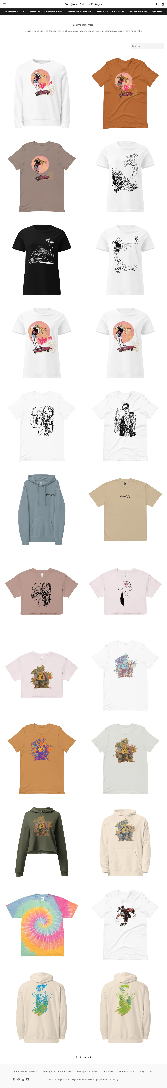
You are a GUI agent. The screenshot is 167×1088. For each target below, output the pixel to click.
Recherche (157, 11)
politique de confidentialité (57, 1071)
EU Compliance (126, 1071)
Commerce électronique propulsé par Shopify (97, 1079)
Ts (23, 11)
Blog (142, 1071)
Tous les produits (138, 11)
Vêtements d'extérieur (79, 11)
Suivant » (88, 1057)
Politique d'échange (87, 1071)
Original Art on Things (83, 4)
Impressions (11, 11)
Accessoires (101, 11)
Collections (118, 11)
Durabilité (108, 1071)
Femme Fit (34, 11)
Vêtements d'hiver (53, 11)
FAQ (152, 1071)
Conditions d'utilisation (25, 1071)
